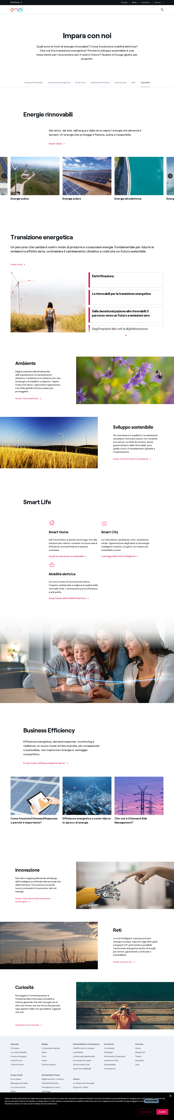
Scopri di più (17, 1075)
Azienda (124, 2)
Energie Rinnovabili (33, 82)
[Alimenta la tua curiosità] (15, 1018)
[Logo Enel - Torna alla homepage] (17, 9)
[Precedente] (3, 176)
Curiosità (145, 83)
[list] (87, 182)
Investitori (146, 2)
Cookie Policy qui (151, 1101)
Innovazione (120, 82)
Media (134, 2)
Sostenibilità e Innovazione (86, 1044)
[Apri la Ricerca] (162, 10)
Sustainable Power (51, 1075)
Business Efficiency (100, 82)
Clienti (76, 1079)
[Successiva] (170, 176)
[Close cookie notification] (170, 1095)
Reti (133, 82)
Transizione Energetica (59, 82)
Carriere (158, 2)
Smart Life (80, 82)
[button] (16, 2)
